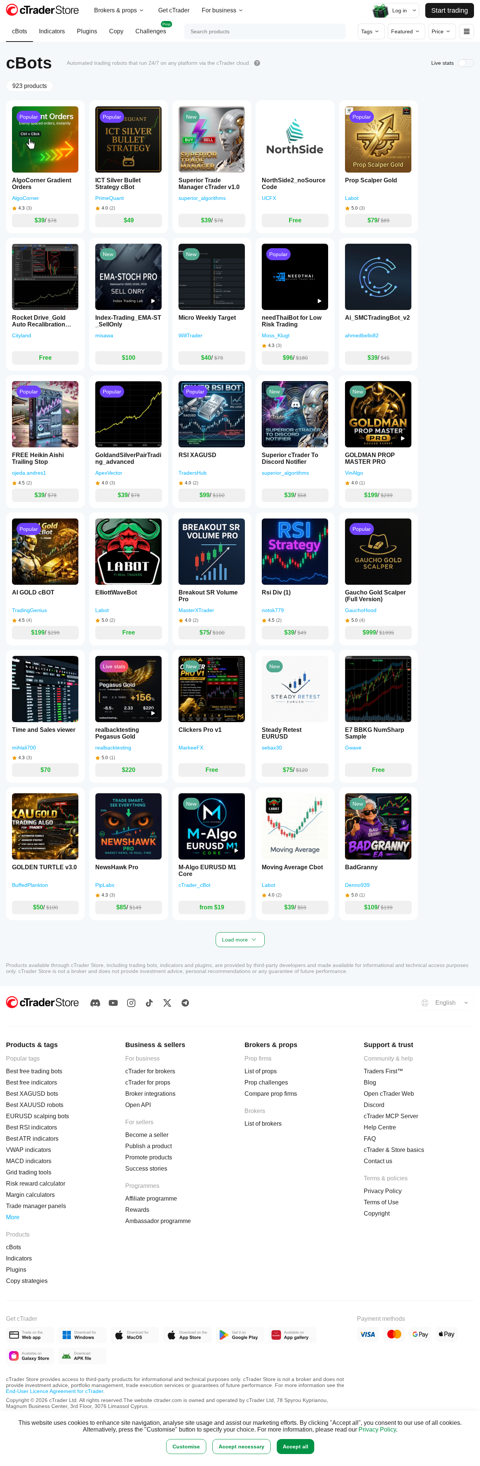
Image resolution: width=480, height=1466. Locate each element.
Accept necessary (241, 1447)
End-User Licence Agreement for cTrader (54, 1391)
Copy (116, 31)
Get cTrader (173, 10)
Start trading (449, 10)
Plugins (87, 31)
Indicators (52, 31)
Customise (186, 1447)
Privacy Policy (377, 1429)
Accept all (295, 1447)
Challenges (153, 28)
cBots (19, 31)
